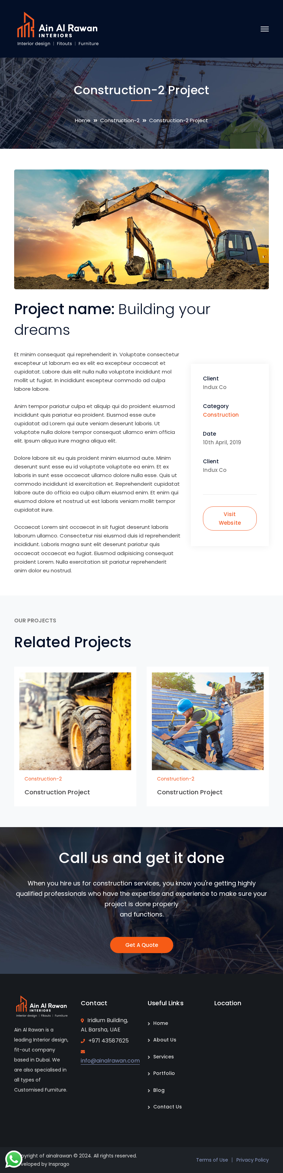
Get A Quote (141, 945)
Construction (221, 414)
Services (163, 1056)
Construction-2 (119, 120)
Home (82, 120)
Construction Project (57, 792)
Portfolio (164, 1073)
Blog (159, 1090)
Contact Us (167, 1106)
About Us (164, 1039)
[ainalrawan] (57, 28)
